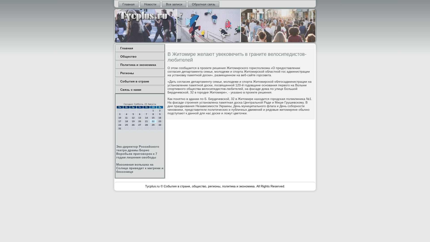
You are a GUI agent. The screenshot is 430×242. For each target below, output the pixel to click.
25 (126, 125)
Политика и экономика (138, 65)
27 (139, 125)
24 (119, 125)
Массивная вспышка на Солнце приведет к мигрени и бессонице (139, 168)
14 (146, 118)
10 (119, 118)
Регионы (127, 73)
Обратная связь (203, 4)
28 (146, 125)
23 (160, 121)
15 (153, 118)
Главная (129, 4)
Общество (128, 56)
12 (133, 118)
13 (139, 118)
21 (146, 121)
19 (133, 121)
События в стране (134, 81)
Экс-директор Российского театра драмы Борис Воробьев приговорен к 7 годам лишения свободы (137, 152)
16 (160, 118)
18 (126, 121)
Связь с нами (130, 89)
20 (139, 121)
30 (160, 125)
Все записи (174, 4)
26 (133, 125)
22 (153, 121)
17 (119, 121)
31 (119, 128)
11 (126, 118)
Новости (150, 4)
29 (153, 125)
